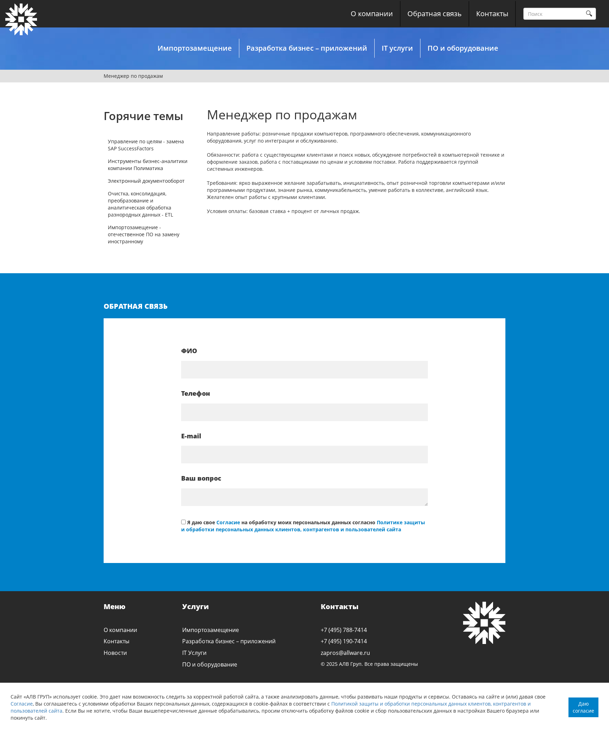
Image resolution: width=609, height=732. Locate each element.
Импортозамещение (195, 48)
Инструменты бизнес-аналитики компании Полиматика (147, 164)
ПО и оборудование (462, 48)
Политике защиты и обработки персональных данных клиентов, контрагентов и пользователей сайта (303, 526)
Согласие (22, 703)
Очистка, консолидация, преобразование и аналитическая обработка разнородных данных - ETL (140, 204)
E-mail (191, 436)
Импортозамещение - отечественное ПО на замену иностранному (143, 234)
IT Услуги (194, 653)
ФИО (189, 350)
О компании (372, 13)
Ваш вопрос (201, 478)
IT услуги (397, 48)
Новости (115, 653)
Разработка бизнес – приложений (306, 48)
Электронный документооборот (146, 180)
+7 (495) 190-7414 (344, 641)
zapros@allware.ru (345, 653)
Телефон (195, 393)
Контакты (492, 13)
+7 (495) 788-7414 (344, 630)
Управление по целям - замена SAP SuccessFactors (146, 145)
